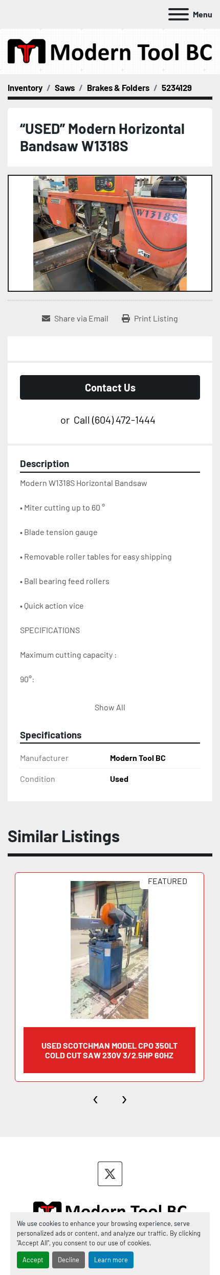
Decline (68, 1260)
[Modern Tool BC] (110, 1210)
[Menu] (178, 14)
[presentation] (96, 1097)
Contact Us (110, 387)
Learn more (111, 1260)
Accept (33, 1260)
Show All (110, 707)
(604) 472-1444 (124, 419)
